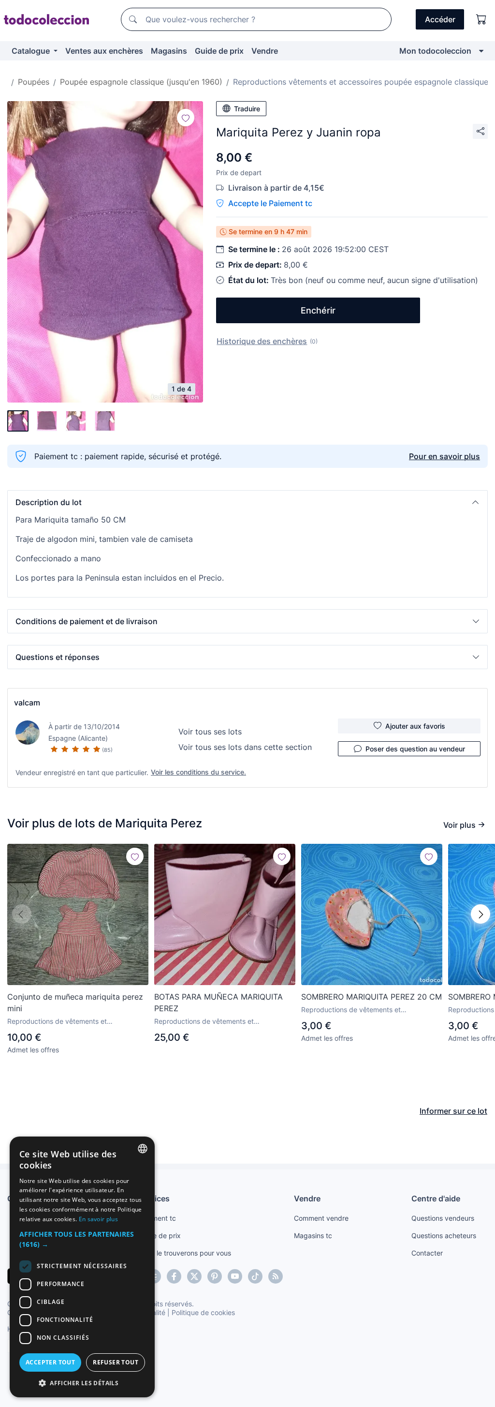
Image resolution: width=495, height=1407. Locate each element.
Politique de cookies (203, 1312)
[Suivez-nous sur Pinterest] (214, 1276)
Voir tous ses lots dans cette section (245, 747)
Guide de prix (219, 51)
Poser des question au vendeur (415, 749)
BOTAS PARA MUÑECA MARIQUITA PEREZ (218, 1002)
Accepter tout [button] (50, 1362)
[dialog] (82, 1267)
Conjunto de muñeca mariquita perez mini (75, 1002)
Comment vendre (321, 1218)
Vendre (264, 51)
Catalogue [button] (32, 51)
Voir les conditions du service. (198, 772)
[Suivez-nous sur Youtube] (235, 1276)
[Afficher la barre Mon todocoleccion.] (481, 50)
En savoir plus (98, 1219)
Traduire (247, 109)
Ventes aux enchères (104, 51)
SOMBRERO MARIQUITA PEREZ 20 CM (371, 997)
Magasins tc (313, 1235)
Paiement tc (157, 1218)
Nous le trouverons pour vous (184, 1253)
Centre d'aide (435, 1198)
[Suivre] (185, 117)
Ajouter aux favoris (415, 726)
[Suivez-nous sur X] (194, 1276)
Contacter (427, 1253)
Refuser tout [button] (115, 1362)
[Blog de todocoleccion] (275, 1276)
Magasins (169, 51)
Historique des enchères (262, 341)
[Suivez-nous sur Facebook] (174, 1276)
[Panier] (481, 19)
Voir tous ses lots (210, 731)
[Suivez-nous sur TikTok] (255, 1276)
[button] (247, 502)
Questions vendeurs (442, 1218)
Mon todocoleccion (435, 51)
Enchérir (318, 310)
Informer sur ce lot (453, 1111)
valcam (27, 702)
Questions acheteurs (443, 1235)
